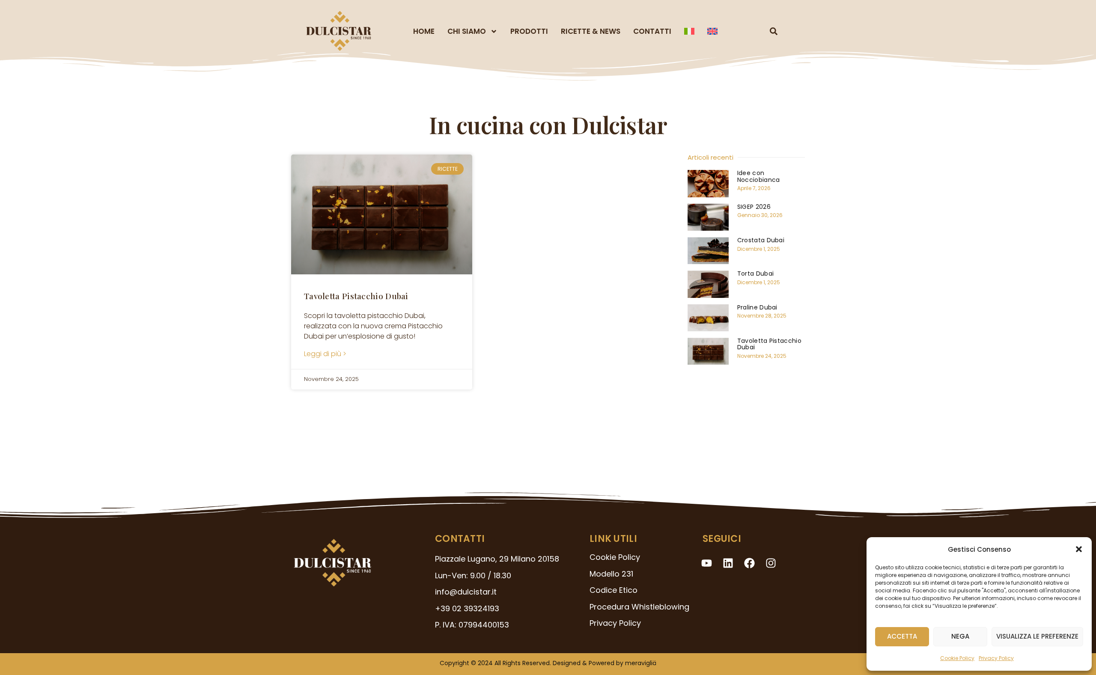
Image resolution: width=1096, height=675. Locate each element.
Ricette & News (590, 31)
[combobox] (756, 31)
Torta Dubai (755, 273)
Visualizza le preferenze (1037, 636)
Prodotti (529, 31)
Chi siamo (466, 31)
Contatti (652, 31)
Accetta (902, 636)
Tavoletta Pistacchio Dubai (356, 295)
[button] (1079, 549)
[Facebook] (749, 563)
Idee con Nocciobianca (758, 176)
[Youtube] (707, 563)
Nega (960, 636)
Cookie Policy (957, 658)
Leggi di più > (325, 354)
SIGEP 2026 (754, 206)
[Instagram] (771, 563)
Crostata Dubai (760, 240)
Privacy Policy (996, 658)
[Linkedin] (728, 563)
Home (424, 31)
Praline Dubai (757, 307)
